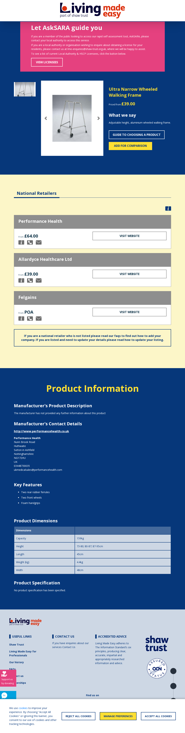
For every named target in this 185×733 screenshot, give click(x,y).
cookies (23, 708)
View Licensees (47, 62)
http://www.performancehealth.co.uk (41, 431)
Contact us (16, 676)
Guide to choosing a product (137, 135)
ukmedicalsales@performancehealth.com (38, 469)
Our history (16, 662)
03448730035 (22, 466)
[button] (45, 118)
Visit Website (129, 236)
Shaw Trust (16, 644)
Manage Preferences (118, 716)
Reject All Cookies (78, 716)
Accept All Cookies (158, 716)
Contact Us (68, 647)
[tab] (36, 190)
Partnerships (17, 682)
